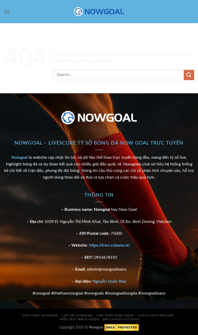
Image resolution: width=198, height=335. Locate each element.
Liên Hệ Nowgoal (77, 315)
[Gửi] (189, 75)
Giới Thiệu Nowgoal (40, 315)
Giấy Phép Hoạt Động (116, 315)
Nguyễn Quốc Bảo (109, 281)
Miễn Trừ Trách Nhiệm (79, 319)
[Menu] (7, 11)
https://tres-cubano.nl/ (109, 245)
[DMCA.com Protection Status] (121, 327)
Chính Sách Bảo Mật (156, 315)
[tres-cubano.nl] (99, 12)
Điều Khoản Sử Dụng (121, 319)
